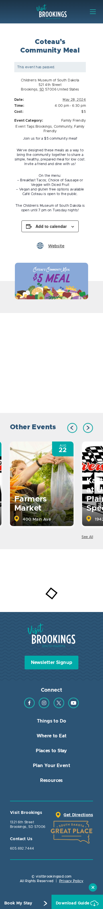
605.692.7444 (22, 848)
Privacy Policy (71, 881)
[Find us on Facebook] (29, 707)
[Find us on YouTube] (73, 707)
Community (63, 126)
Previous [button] (72, 428)
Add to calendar (51, 226)
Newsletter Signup (51, 662)
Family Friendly (73, 120)
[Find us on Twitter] (59, 707)
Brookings (43, 126)
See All (87, 537)
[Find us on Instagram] (44, 707)
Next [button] (88, 428)
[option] (51, 281)
